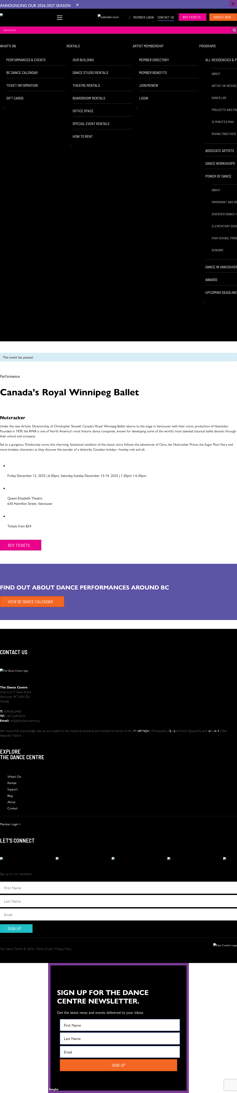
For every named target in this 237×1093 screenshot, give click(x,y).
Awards (211, 279)
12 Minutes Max (223, 122)
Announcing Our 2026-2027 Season (36, 5)
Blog (10, 795)
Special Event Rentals (91, 123)
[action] (7, 859)
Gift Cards (15, 98)
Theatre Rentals (86, 85)
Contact (12, 808)
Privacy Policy (63, 948)
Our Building (83, 60)
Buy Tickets (192, 17)
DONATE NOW (222, 17)
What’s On (8, 46)
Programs (207, 46)
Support (12, 789)
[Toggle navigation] (60, 17)
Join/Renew (148, 85)
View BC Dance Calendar (30, 601)
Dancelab (219, 98)
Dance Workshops (220, 163)
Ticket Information (22, 85)
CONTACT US (166, 17)
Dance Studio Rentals (90, 72)
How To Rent (83, 136)
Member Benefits (153, 72)
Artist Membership (148, 46)
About (216, 74)
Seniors (217, 250)
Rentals (73, 46)
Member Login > (10, 824)
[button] (92, 16)
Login (143, 98)
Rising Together (224, 134)
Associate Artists (219, 150)
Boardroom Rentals (89, 98)
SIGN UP (14, 928)
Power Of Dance (218, 176)
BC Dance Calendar (22, 72)
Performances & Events (26, 60)
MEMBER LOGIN (143, 17)
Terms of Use (44, 948)
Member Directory (154, 60)
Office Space (83, 111)
